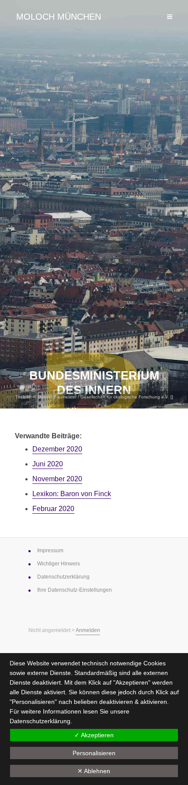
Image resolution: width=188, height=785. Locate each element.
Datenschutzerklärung (40, 721)
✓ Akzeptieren (94, 735)
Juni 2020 (47, 464)
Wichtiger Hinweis (58, 564)
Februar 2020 (53, 508)
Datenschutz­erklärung (63, 577)
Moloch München (58, 16)
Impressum (50, 550)
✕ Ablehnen (93, 770)
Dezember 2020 (57, 449)
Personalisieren (94, 753)
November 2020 (57, 479)
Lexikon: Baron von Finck (71, 493)
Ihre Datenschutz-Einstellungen (74, 590)
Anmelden (88, 630)
